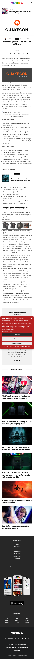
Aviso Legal (27, 346)
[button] (31, 318)
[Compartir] (6, 53)
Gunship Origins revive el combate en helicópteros (17, 502)
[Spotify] (28, 638)
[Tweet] (10, 53)
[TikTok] (25, 638)
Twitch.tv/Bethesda (18, 116)
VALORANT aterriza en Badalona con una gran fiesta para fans (20, 12)
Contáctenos (17, 650)
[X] (15, 638)
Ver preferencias (17, 343)
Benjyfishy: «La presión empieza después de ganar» (15, 527)
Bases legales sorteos (11, 647)
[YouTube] (22, 638)
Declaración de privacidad (18, 346)
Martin (5, 141)
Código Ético (17, 556)
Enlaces (17, 544)
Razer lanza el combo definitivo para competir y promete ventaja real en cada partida (16, 475)
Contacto (17, 546)
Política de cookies (8, 346)
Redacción (17, 549)
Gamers (11, 9)
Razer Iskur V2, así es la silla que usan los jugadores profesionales (20, 179)
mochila (17, 293)
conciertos (24, 95)
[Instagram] (18, 638)
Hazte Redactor (17, 551)
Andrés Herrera (10, 38)
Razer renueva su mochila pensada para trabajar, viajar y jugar (17, 423)
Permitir (17, 334)
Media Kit (17, 553)
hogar (13, 65)
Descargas (17, 558)
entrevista (14, 132)
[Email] (19, 53)
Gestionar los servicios (7, 331)
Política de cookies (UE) (20, 644)
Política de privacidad (23, 647)
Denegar (17, 339)
